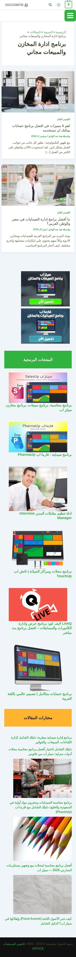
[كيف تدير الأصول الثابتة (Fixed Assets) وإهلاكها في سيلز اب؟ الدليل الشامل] (42, 894)
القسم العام (63, 119)
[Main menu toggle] (70, 15)
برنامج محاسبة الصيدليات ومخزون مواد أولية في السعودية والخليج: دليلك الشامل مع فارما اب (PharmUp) (41, 807)
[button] (50, 4)
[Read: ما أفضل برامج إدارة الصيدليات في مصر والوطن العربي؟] (38, 185)
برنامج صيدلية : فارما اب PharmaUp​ (45, 454)
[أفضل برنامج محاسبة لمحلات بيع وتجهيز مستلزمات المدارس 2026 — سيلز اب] (42, 839)
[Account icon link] (58, 5)
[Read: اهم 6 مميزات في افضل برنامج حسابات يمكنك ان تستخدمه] (38, 91)
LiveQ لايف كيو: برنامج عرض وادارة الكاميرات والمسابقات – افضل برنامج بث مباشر (42, 628)
